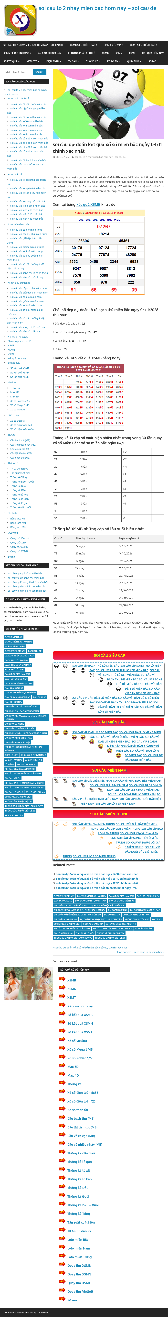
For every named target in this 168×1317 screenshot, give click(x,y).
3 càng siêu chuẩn (15, 646)
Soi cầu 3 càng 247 (93, 924)
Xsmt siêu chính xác (142, 45)
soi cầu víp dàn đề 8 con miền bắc (29, 147)
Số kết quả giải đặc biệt (67, 924)
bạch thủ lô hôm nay (16, 660)
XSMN (119, 53)
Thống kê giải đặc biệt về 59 (110, 938)
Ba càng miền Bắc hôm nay (91, 896)
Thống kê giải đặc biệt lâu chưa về (73, 938)
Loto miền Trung (79, 1257)
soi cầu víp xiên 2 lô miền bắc (26, 210)
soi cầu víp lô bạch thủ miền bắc (28, 188)
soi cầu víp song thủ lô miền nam (28, 327)
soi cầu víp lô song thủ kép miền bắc (28, 582)
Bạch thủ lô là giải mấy (18, 665)
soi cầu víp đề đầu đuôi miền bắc (28, 104)
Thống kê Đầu (18, 490)
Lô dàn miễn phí (33, 760)
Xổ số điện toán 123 (21, 425)
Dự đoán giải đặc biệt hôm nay (71, 905)
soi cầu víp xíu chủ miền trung (26, 277)
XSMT (132, 53)
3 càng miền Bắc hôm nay (18, 642)
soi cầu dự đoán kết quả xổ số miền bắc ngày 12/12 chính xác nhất (90, 947)
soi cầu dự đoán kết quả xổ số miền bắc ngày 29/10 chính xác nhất (97, 883)
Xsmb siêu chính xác (82, 45)
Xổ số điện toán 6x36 (82, 1092)
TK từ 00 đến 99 (19, 468)
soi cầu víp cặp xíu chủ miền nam (28, 288)
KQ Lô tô (112, 61)
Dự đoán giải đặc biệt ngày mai (108, 905)
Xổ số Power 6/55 (20, 401)
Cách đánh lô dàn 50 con (18, 683)
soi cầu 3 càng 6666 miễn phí (121, 924)
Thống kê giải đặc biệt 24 (110, 933)
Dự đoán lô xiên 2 (117, 910)
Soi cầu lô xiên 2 (144, 928)
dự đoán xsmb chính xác (136, 914)
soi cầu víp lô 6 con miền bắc (26, 130)
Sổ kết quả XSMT (19, 368)
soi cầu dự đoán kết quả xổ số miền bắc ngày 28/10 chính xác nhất (97, 878)
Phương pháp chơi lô (81, 53)
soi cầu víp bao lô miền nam (26, 296)
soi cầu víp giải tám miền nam (26, 301)
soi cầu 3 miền (12, 778)
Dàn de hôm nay (13, 702)
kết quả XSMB (88, 204)
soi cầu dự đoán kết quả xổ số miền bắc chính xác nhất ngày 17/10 (96, 887)
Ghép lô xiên (115, 919)
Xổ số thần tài (17, 420)
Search (39, 72)
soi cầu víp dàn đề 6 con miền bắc (29, 142)
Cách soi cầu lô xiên (148, 896)
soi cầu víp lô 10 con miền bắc (26, 121)
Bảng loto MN (18, 522)
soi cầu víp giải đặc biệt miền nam (29, 292)
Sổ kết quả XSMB (19, 376)
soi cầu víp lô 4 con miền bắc (26, 125)
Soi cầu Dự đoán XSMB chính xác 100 (112, 928)
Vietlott (32, 61)
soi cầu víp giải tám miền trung (27, 246)
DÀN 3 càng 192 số (63, 901)
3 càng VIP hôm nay (64, 896)
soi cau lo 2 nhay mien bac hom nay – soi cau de (97, 8)
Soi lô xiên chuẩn (63, 933)
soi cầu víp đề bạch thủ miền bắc (28, 160)
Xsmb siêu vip (113, 45)
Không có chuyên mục (137, 919)
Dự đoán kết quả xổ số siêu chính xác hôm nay (79, 910)
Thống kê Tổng (18, 477)
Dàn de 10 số (39, 697)
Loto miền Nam (78, 1248)
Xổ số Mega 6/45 (19, 405)
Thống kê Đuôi (18, 485)
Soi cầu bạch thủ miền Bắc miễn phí (24, 783)
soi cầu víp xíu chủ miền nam (26, 331)
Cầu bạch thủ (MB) (20, 440)
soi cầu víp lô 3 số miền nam (26, 305)
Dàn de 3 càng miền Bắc (121, 901)
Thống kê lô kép (19, 494)
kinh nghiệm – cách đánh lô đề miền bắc (139, 952)
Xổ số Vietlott (17, 409)
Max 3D (14, 396)
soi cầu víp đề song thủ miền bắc (28, 117)
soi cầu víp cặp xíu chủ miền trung (29, 234)
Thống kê (92, 61)
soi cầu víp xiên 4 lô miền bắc (26, 218)
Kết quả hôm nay (153, 53)
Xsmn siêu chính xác (16, 53)
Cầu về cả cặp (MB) (20, 448)
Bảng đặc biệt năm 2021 (121, 896)
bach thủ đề (35, 651)
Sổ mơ (152, 61)
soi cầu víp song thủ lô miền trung (29, 272)
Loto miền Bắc (77, 1239)
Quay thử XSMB (19, 551)
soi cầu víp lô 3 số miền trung (26, 251)
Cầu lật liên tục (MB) (21, 453)
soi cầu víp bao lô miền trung (26, 229)
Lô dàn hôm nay (13, 760)
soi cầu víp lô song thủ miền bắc (28, 201)
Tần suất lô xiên (85, 933)
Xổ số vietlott (77, 1041)
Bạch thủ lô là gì (14, 669)
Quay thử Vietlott (19, 538)
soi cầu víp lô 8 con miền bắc (26, 134)
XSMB (105, 53)
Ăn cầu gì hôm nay (49, 53)
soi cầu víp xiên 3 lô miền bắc (26, 214)
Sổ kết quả (10, 61)
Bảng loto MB (17, 527)
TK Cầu (72, 61)
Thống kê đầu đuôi (20, 507)
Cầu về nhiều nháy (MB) (23, 444)
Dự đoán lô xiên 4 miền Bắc (145, 910)
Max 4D (14, 392)
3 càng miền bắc (13, 637)
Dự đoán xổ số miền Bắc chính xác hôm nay (77, 914)
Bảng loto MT (17, 518)
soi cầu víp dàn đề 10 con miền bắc (27, 590)
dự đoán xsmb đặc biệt (92, 919)
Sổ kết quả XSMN (20, 372)
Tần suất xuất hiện (20, 472)
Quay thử (133, 61)
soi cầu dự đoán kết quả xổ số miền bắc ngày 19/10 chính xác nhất (97, 874)
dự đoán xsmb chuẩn (65, 919)
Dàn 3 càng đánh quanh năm (90, 901)
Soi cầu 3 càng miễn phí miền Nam (72, 928)
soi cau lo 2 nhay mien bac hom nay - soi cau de (100, 157)
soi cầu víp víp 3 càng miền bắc (27, 205)
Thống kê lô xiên (19, 498)
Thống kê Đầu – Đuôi (22, 481)
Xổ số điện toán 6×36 (22, 429)
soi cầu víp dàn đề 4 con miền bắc (29, 138)
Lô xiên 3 (156, 919)
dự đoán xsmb (112, 914)
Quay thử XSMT (19, 542)
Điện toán (52, 61)
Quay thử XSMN (19, 546)
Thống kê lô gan (19, 503)
